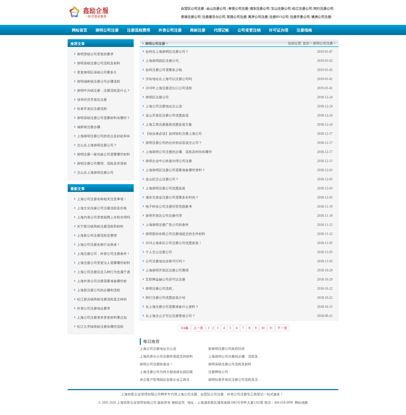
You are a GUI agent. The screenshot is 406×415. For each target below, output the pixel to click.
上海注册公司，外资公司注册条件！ (103, 254)
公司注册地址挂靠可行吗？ (165, 261)
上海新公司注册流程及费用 (97, 235)
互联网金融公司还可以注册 (165, 279)
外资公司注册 (170, 30)
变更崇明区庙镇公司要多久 (97, 72)
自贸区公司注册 (212, 394)
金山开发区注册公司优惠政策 (167, 115)
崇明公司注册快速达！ (156, 364)
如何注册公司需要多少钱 (164, 70)
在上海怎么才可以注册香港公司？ (170, 316)
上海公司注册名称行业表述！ (98, 245)
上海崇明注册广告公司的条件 (167, 225)
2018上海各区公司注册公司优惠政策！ (174, 243)
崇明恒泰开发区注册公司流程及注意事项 (238, 380)
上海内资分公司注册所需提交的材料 (166, 356)
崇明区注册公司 (157, 97)
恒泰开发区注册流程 (92, 109)
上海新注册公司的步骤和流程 (98, 290)
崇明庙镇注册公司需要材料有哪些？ (103, 118)
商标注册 (197, 30)
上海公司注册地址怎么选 (164, 106)
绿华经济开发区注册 (92, 100)
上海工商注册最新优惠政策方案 (169, 124)
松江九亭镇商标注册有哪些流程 (100, 327)
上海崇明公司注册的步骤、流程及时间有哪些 (179, 152)
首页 (306, 43)
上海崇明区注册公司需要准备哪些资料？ (175, 170)
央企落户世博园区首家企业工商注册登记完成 (173, 380)
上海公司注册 (187, 394)
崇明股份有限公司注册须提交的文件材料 (175, 234)
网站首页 (79, 30)
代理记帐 (221, 30)
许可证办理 (278, 30)
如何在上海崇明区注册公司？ (167, 52)
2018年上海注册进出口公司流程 (169, 88)
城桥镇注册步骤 (88, 127)
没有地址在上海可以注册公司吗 (169, 79)
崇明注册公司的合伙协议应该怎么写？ (174, 143)
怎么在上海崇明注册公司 (95, 173)
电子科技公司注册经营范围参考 (169, 206)
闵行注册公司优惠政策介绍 (165, 298)
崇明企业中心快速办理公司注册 (169, 161)
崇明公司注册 (107, 30)
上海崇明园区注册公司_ (163, 61)
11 (271, 328)
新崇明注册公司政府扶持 (226, 349)
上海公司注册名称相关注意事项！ (102, 199)
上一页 (198, 328)
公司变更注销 (249, 30)
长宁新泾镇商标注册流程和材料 (100, 226)
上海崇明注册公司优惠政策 (165, 188)
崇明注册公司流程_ (160, 288)
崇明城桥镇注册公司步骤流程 (98, 81)
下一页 (282, 328)
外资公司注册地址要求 (93, 308)
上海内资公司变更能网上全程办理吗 (103, 217)
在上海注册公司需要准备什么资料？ (172, 307)
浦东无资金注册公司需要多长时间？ (172, 197)
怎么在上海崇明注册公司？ (97, 145)
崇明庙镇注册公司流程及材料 (98, 63)
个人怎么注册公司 (159, 252)
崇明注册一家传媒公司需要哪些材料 (103, 154)
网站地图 (301, 403)
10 (263, 328)
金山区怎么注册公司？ (162, 179)
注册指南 (304, 30)
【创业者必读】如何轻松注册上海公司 (174, 134)
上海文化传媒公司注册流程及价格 (102, 208)
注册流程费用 (138, 30)
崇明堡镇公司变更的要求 (95, 54)
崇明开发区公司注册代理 (164, 216)
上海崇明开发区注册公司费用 (167, 270)
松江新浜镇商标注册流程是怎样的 (102, 299)
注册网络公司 (218, 372)
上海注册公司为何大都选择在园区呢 (166, 372)
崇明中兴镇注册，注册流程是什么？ (103, 90)
